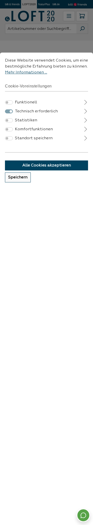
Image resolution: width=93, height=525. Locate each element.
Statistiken (26, 120)
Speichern (18, 177)
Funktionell (26, 102)
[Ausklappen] (85, 101)
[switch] (9, 102)
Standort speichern (34, 138)
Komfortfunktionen (34, 129)
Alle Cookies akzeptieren (46, 165)
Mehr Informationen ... (26, 73)
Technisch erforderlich (36, 111)
